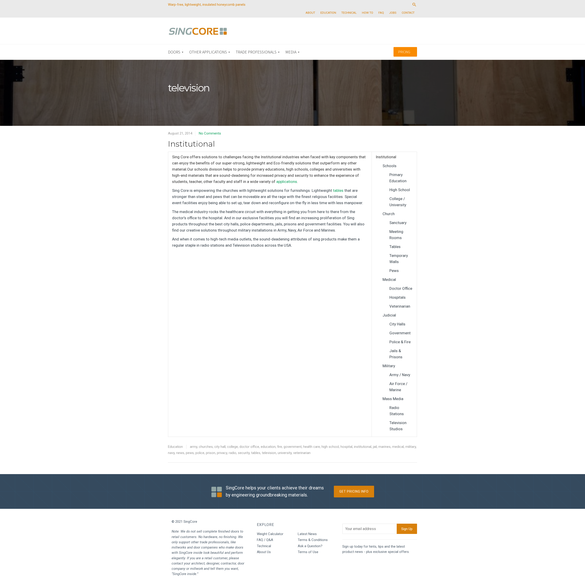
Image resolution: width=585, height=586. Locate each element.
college (232, 447)
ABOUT (310, 12)
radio (232, 453)
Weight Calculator (270, 534)
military (410, 447)
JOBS (392, 12)
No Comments (210, 133)
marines (384, 447)
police (199, 453)
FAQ (381, 12)
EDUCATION (328, 12)
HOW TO (367, 12)
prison (210, 453)
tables (338, 190)
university (285, 453)
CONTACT (408, 12)
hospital (346, 447)
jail (375, 447)
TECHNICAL (349, 12)
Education (175, 447)
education (268, 447)
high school (330, 447)
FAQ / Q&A (265, 540)
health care (311, 447)
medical (398, 447)
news (180, 453)
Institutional (191, 144)
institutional (362, 447)
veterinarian (302, 453)
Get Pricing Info (354, 491)
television (269, 453)
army (193, 447)
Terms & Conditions (313, 540)
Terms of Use (308, 552)
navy (171, 453)
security (244, 453)
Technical (264, 546)
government (293, 447)
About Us (264, 552)
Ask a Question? (310, 546)
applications (286, 181)
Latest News (307, 534)
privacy (222, 453)
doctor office (249, 447)
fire (279, 447)
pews (190, 453)
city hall (220, 447)
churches (206, 447)
